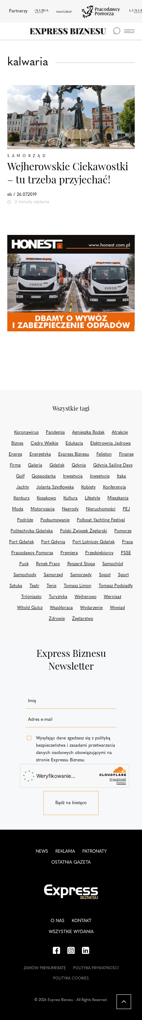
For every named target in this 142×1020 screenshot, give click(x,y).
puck (24, 564)
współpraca (61, 608)
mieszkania (118, 498)
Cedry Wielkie (44, 443)
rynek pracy (48, 564)
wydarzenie (91, 608)
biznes (17, 443)
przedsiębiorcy (99, 553)
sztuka (15, 586)
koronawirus (26, 432)
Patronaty (94, 851)
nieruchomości (100, 509)
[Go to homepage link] (68, 31)
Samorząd (27, 156)
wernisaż (112, 597)
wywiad (117, 608)
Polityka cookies (71, 979)
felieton (104, 454)
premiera (69, 553)
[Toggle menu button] (129, 31)
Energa (15, 454)
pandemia (55, 432)
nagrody (70, 509)
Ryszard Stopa (81, 564)
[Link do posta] (71, 117)
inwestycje (100, 476)
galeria (35, 465)
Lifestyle (92, 498)
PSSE (126, 553)
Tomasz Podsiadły (116, 586)
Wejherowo (85, 597)
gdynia (79, 465)
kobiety (88, 487)
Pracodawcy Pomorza (32, 553)
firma (15, 465)
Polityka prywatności (96, 968)
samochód (112, 564)
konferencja (114, 487)
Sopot (105, 575)
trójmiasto (31, 597)
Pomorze (122, 531)
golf (20, 476)
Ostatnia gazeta (71, 862)
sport (123, 575)
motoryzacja (43, 509)
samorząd (53, 575)
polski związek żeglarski (83, 531)
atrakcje (120, 432)
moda (17, 509)
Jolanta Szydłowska (55, 487)
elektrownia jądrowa (110, 443)
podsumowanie (55, 520)
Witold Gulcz (30, 608)
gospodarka (44, 476)
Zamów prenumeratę (45, 968)
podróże (25, 520)
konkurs (21, 498)
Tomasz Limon (77, 586)
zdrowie (57, 619)
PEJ (126, 509)
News (42, 851)
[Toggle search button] (116, 31)
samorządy (81, 575)
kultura (70, 498)
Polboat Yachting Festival (101, 520)
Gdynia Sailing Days (113, 465)
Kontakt (81, 921)
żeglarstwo (82, 619)
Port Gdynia (53, 542)
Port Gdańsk (21, 542)
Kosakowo (46, 498)
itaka (121, 476)
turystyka (58, 597)
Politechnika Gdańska (32, 531)
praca (127, 542)
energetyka (40, 454)
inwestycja (73, 476)
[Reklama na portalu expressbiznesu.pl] (71, 283)
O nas (57, 921)
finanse (126, 454)
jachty (22, 487)
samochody (24, 575)
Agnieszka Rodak (88, 432)
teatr (34, 586)
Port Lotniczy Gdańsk (93, 542)
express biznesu (73, 454)
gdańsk (57, 465)
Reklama (65, 851)
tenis (51, 586)
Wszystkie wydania (71, 932)
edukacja (74, 443)
